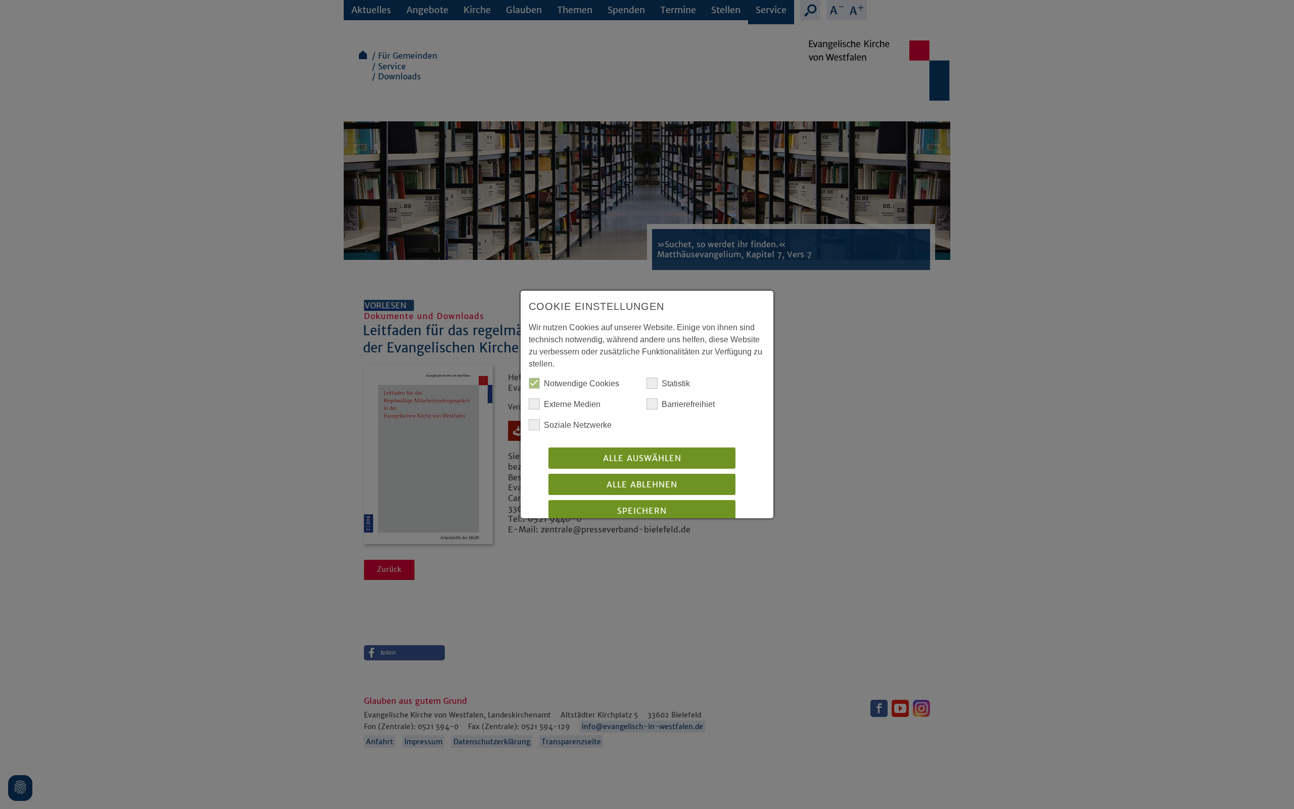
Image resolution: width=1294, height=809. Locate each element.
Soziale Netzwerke (578, 425)
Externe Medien (572, 404)
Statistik (676, 383)
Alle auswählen (642, 458)
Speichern (642, 511)
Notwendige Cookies (581, 383)
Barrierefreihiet (688, 404)
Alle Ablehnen (642, 484)
